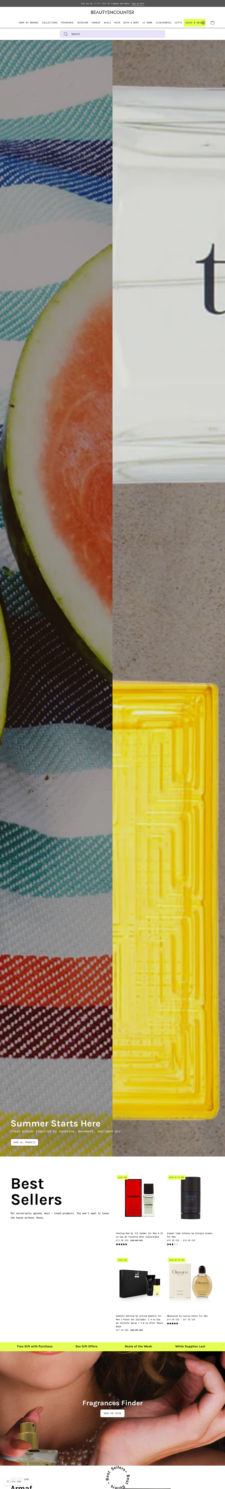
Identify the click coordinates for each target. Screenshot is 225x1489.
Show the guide (112, 1413)
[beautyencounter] (112, 12)
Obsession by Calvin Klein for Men (187, 1316)
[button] (49, 23)
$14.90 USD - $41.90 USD (181, 1319)
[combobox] (112, 34)
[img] (121, 1244)
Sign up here (137, 3)
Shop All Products (24, 1142)
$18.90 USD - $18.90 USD (181, 1240)
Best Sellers (15, 1192)
